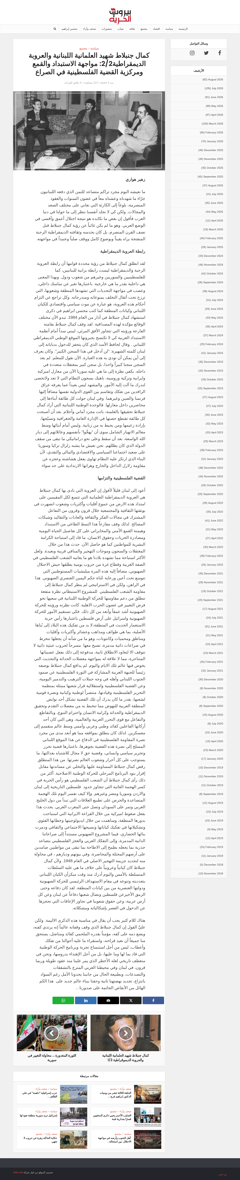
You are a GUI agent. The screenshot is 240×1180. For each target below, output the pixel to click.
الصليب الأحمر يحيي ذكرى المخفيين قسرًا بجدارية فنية (112, 1117)
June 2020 (217, 732)
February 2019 (214, 846)
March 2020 (216, 750)
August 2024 (215, 291)
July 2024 (217, 299)
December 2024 (213, 255)
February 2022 (214, 555)
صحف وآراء (89, 29)
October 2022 (215, 485)
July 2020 (217, 723)
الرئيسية (183, 29)
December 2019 (213, 767)
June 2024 (217, 308)
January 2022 (215, 564)
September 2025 (213, 176)
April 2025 (217, 220)
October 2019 (215, 785)
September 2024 (213, 282)
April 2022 (217, 538)
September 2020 (213, 705)
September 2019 (213, 793)
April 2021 (217, 644)
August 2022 (215, 502)
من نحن (223, 1174)
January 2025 (215, 247)
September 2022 (213, 494)
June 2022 (217, 520)
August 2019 (215, 802)
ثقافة (132, 29)
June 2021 (217, 626)
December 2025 (213, 150)
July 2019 (217, 811)
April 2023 (217, 432)
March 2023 (216, 441)
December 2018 (213, 864)
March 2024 (216, 335)
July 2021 (217, 617)
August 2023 (215, 397)
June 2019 (217, 820)
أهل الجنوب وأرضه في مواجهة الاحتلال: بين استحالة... (114, 1139)
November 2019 (213, 776)
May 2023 (217, 423)
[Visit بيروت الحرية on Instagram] (192, 53)
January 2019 (215, 855)
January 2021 (215, 670)
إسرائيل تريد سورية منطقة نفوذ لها (38, 1115)
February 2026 (214, 132)
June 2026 (217, 97)
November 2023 (213, 370)
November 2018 (213, 873)
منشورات (107, 29)
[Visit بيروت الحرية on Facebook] (219, 53)
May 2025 (217, 211)
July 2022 (217, 511)
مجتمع (144, 29)
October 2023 (215, 379)
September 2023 (213, 388)
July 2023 (217, 405)
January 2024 (215, 352)
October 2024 (215, 273)
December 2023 (213, 361)
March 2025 (216, 229)
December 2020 (213, 679)
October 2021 (215, 591)
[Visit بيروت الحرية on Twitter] (206, 53)
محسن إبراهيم (69, 29)
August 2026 (215, 79)
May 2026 (217, 105)
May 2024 (217, 317)
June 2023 (217, 414)
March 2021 (216, 652)
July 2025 (217, 194)
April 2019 (217, 838)
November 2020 (213, 688)
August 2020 (215, 714)
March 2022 (216, 546)
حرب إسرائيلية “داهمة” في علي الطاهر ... (39, 1094)
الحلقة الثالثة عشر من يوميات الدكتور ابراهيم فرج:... (115, 1094)
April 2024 (217, 326)
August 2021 (215, 608)
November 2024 (213, 264)
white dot (18, 1172)
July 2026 (217, 88)
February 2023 (214, 450)
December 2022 (213, 467)
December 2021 (213, 573)
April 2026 (217, 114)
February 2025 (214, 238)
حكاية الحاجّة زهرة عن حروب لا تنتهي (40, 1139)
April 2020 (217, 741)
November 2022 (213, 476)
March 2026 (216, 123)
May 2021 (217, 635)
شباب (121, 29)
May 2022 (217, 529)
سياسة (169, 29)
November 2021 (213, 582)
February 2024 (214, 344)
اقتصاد (156, 29)
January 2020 (215, 758)
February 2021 (214, 661)
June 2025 (217, 202)
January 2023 (215, 458)
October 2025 (215, 167)
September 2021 (213, 599)
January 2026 (215, 141)
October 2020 (215, 697)
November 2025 (213, 158)
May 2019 (217, 829)
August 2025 (215, 185)
